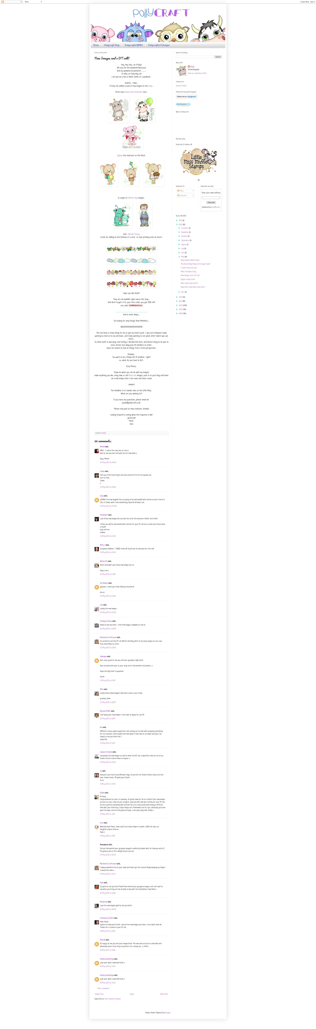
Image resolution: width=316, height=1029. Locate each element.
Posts (181, 191)
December (185, 228)
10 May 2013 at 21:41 (107, 681)
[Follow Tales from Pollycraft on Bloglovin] (186, 98)
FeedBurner (216, 207)
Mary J (102, 545)
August (184, 245)
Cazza (102, 471)
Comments (183, 196)
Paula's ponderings (107, 959)
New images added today (190, 260)
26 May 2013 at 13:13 (107, 983)
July (183, 249)
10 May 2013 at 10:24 (108, 536)
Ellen (101, 689)
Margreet (103, 902)
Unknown (103, 657)
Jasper (119, 155)
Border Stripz (134, 234)
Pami (101, 883)
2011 (181, 301)
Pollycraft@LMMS (134, 45)
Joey (101, 496)
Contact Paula (181, 86)
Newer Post (99, 994)
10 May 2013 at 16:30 (108, 612)
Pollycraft (132, 375)
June (183, 253)
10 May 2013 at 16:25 (108, 596)
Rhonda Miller (105, 711)
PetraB (102, 940)
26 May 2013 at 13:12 (107, 966)
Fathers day (133, 198)
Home (96, 45)
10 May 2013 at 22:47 (107, 719)
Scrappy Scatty (106, 621)
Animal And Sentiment (133, 92)
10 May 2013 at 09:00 (108, 506)
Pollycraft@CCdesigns (158, 45)
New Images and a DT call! (190, 275)
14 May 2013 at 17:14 (107, 814)
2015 (181, 221)
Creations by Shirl (106, 918)
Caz (101, 605)
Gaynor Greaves (106, 752)
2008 (181, 314)
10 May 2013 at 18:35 (108, 629)
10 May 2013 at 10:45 (108, 552)
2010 (181, 305)
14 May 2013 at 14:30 (107, 784)
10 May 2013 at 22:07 (108, 702)
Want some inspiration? (189, 283)
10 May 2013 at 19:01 (108, 648)
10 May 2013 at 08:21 (108, 487)
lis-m (101, 823)
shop (150, 86)
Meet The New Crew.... (189, 272)
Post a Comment (103, 988)
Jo (101, 771)
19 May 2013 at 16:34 (108, 893)
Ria (101, 727)
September (185, 241)
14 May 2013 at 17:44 (107, 836)
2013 (181, 225)
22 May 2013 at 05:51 (107, 931)
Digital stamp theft (188, 279)
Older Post (164, 994)
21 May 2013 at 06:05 (108, 909)
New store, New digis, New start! (193, 287)
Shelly (102, 793)
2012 (181, 297)
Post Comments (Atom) (113, 999)
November (185, 232)
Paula (192, 67)
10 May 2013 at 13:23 (108, 574)
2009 (181, 310)
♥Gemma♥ (104, 515)
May (183, 257)
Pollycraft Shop (111, 45)
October (184, 236)
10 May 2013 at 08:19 (108, 463)
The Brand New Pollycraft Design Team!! (195, 264)
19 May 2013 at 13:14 (107, 874)
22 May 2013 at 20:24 (107, 950)
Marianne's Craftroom (108, 637)
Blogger (167, 1013)
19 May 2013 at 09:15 (108, 855)
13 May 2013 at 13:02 (108, 762)
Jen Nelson (104, 583)
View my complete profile (197, 73)
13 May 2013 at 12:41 (107, 743)
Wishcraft (103, 561)
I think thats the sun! (189, 268)
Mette (102, 447)
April (183, 292)
